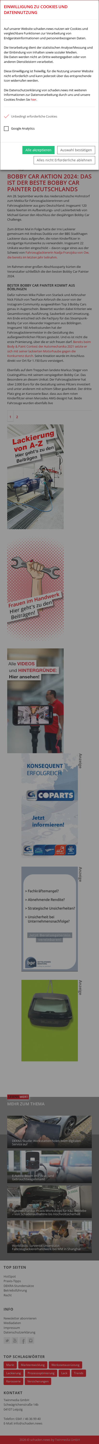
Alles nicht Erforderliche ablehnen (64, 160)
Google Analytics (23, 128)
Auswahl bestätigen (76, 150)
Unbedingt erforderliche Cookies (34, 116)
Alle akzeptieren (38, 150)
